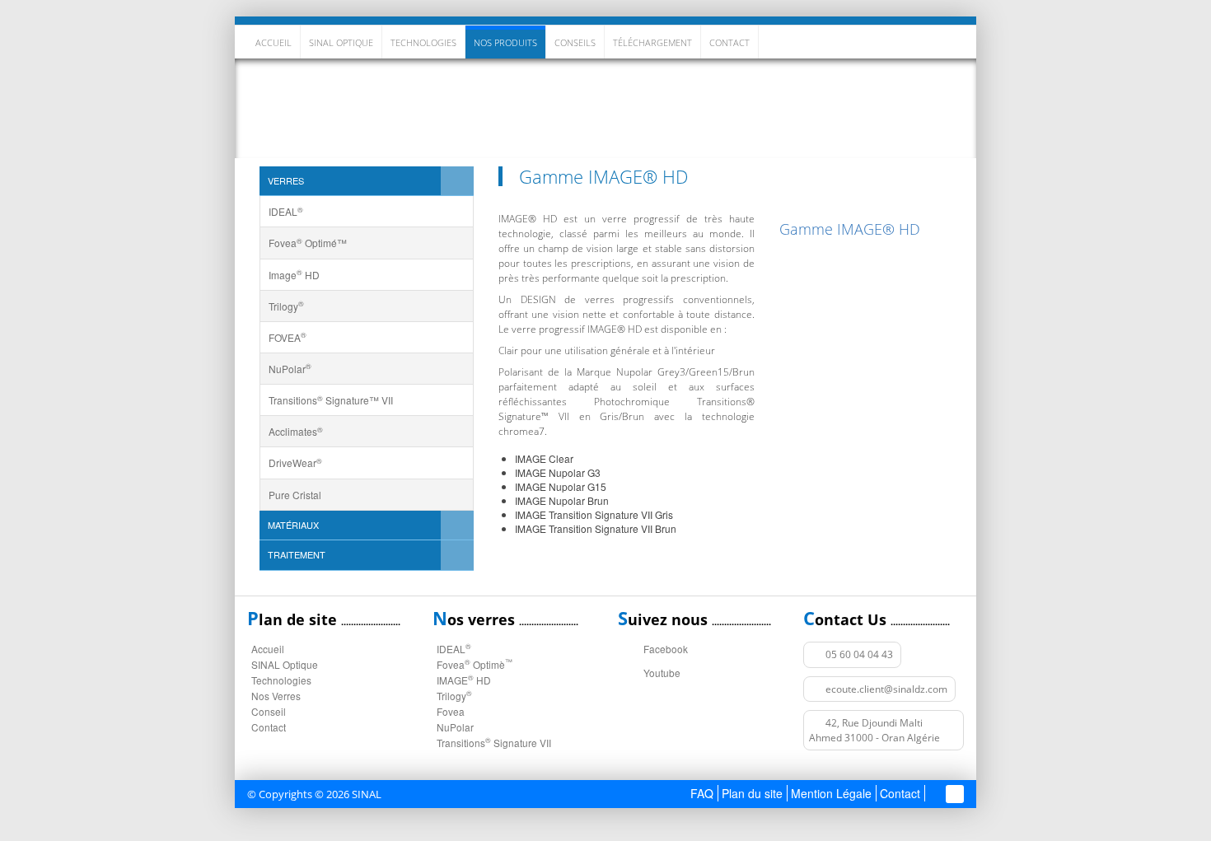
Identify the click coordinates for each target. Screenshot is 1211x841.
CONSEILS (575, 42)
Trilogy (454, 696)
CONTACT (729, 42)
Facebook (665, 649)
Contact (268, 727)
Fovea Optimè (474, 664)
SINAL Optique (341, 42)
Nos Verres (924, 107)
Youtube (661, 673)
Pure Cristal (295, 495)
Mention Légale (831, 793)
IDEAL (454, 649)
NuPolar (455, 727)
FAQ (701, 793)
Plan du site (752, 793)
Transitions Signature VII (494, 743)
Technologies (423, 42)
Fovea (451, 711)
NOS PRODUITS (505, 42)
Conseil (268, 711)
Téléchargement (652, 42)
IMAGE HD (464, 680)
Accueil (273, 42)
